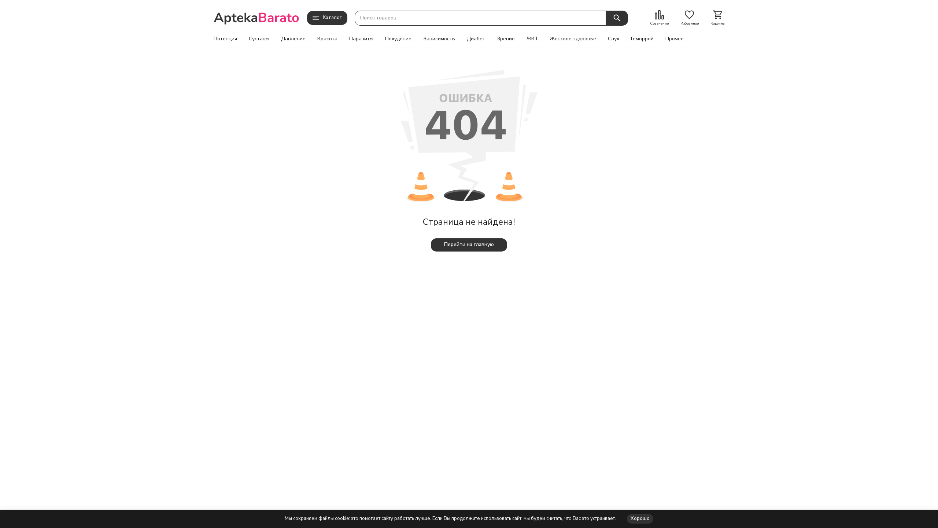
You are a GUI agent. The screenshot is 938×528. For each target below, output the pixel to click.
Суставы (259, 39)
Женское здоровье (573, 39)
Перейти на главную (469, 244)
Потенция (225, 39)
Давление (293, 39)
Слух (613, 39)
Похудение (398, 39)
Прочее (674, 39)
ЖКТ (532, 39)
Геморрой (642, 39)
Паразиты (361, 39)
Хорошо (640, 518)
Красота (327, 39)
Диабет (476, 39)
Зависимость (439, 39)
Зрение (506, 39)
